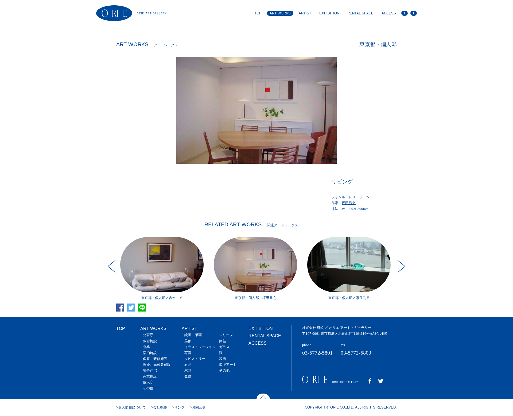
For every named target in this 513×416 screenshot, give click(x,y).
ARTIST (305, 13)
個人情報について (132, 407)
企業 (146, 347)
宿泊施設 (150, 353)
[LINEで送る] (143, 314)
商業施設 (150, 376)
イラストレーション (200, 347)
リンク (179, 407)
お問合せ (199, 407)
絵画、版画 (193, 335)
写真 (187, 353)
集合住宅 (150, 370)
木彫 (187, 370)
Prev (112, 266)
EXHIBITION (329, 13)
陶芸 (222, 341)
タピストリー (194, 359)
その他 (148, 388)
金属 (187, 376)
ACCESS (389, 13)
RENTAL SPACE (360, 13)
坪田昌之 (349, 203)
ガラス (224, 347)
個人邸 (148, 382)
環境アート (227, 365)
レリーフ (226, 335)
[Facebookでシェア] (121, 314)
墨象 (187, 341)
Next (401, 266)
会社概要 (160, 407)
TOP (258, 13)
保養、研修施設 (155, 359)
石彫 (187, 365)
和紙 (222, 359)
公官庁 (148, 335)
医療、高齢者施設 (157, 365)
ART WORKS (280, 13)
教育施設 (150, 341)
